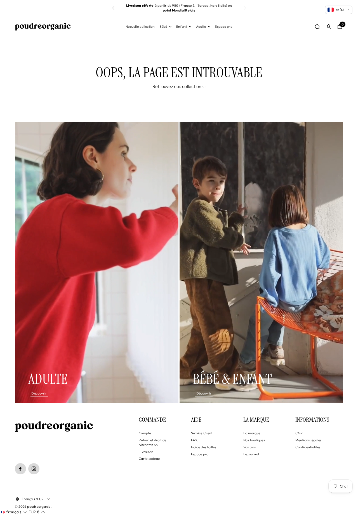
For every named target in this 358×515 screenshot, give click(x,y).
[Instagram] (33, 468)
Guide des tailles (203, 447)
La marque (251, 433)
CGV (299, 433)
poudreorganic (38, 506)
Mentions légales (308, 440)
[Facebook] (20, 468)
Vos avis (249, 447)
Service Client (201, 433)
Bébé (163, 26)
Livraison (146, 452)
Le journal (251, 454)
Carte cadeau (149, 458)
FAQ (194, 440)
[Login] (329, 26)
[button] (244, 8)
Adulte (201, 26)
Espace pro (223, 26)
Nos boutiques (254, 440)
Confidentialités (307, 447)
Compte (145, 433)
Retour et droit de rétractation (152, 442)
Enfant (181, 26)
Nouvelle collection (140, 26)
